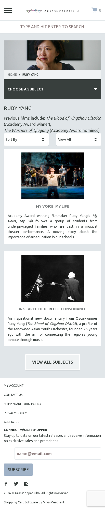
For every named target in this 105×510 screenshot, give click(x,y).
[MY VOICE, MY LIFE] (52, 177)
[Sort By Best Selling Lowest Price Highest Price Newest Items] (26, 139)
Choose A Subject (26, 89)
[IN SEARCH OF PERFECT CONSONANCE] (52, 280)
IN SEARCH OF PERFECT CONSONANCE (52, 309)
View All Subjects (52, 362)
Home (12, 74)
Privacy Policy (15, 413)
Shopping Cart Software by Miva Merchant (34, 502)
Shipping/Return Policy (22, 404)
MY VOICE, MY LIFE (52, 206)
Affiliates (11, 422)
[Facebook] (6, 484)
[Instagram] (26, 484)
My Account (14, 385)
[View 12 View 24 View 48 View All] (78, 139)
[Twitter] (16, 484)
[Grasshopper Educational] (52, 10)
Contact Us (13, 394)
